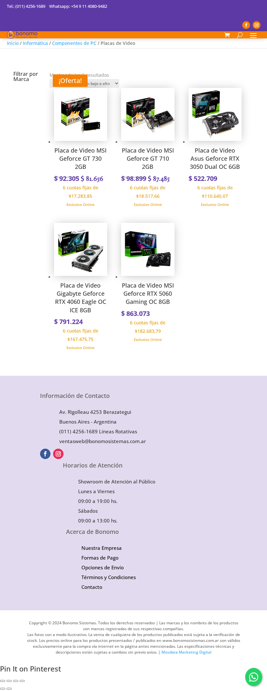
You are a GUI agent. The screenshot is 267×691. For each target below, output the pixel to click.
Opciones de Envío (102, 567)
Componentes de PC (74, 43)
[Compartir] (15, 681)
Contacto (91, 587)
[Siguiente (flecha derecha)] (9, 689)
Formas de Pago (100, 557)
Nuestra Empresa (101, 548)
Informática (35, 43)
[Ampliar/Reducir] (2, 681)
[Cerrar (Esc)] (22, 681)
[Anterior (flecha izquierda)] (2, 689)
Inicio (13, 43)
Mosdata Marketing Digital (186, 652)
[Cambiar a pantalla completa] (9, 681)
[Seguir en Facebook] (246, 25)
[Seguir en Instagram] (256, 25)
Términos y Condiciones (108, 577)
